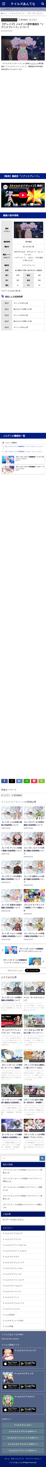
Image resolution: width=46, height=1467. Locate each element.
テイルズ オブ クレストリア (13, 1262)
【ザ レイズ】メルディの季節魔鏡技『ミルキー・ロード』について (23, 451)
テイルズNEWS (5, 9)
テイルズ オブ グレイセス (13, 1268)
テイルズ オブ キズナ (11, 1257)
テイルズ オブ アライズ (12, 1239)
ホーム (7, 1458)
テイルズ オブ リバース (12, 1291)
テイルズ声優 (8, 1326)
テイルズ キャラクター (11, 1309)
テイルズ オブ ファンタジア (13, 1280)
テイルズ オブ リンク (11, 1297)
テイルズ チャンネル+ (23, 1425)
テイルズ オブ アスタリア (13, 1233)
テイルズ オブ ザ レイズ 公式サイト (23, 1450)
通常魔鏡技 (24, 19)
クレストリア (16, 9)
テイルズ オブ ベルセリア (13, 1286)
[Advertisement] (23, 97)
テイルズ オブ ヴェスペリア (13, 1303)
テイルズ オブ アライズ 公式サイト (23, 1431)
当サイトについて (17, 1458)
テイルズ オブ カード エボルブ (14, 1251)
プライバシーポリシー (33, 1458)
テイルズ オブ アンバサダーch (14, 1245)
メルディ (34, 19)
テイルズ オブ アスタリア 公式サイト (23, 1444)
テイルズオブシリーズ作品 (13, 1320)
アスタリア (33, 9)
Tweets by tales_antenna (10, 1339)
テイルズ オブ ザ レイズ (9, 19)
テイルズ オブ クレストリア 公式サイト (23, 1438)
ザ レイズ (25, 9)
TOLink (41, 9)
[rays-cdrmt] (23, 48)
